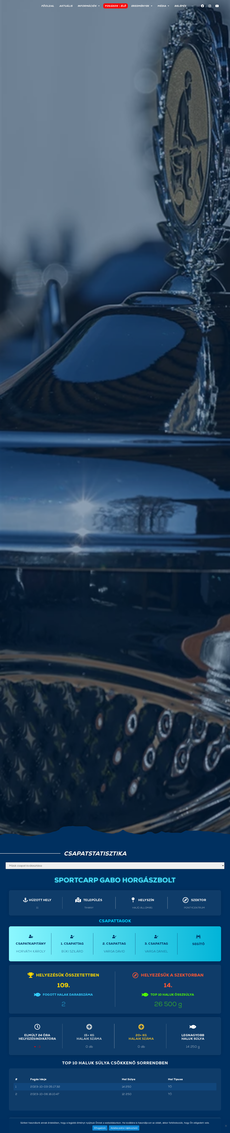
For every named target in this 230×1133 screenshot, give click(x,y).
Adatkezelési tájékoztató (124, 1128)
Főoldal (47, 5)
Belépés (180, 5)
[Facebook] (202, 6)
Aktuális (66, 5)
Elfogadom (100, 1128)
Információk (87, 5)
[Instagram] (209, 6)
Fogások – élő (115, 5)
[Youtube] (217, 6)
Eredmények (140, 5)
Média (161, 5)
